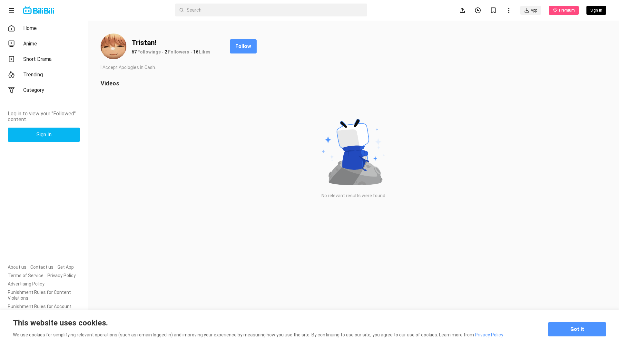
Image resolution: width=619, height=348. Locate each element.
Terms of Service (26, 275)
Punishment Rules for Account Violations (40, 309)
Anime (30, 44)
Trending (33, 75)
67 (134, 51)
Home (30, 28)
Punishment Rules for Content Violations (39, 295)
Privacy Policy (61, 275)
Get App (65, 267)
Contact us (42, 267)
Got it (577, 329)
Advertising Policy (26, 283)
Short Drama (37, 59)
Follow (243, 46)
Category (33, 90)
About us (17, 267)
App (534, 10)
